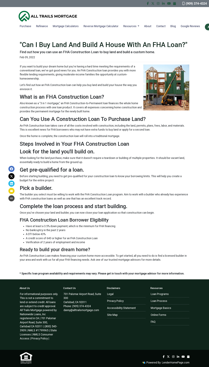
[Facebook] (148, 3)
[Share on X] (11, 176)
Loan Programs (160, 294)
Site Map (112, 314)
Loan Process (159, 300)
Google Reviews (190, 26)
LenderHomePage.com (175, 362)
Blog (173, 26)
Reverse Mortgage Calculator (101, 26)
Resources (130, 26)
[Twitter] (152, 3)
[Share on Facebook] (11, 169)
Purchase (25, 26)
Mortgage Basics (161, 308)
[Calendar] (174, 3)
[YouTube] (169, 3)
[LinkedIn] (163, 3)
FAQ (153, 321)
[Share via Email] (11, 191)
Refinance (42, 26)
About (147, 26)
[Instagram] (158, 3)
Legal (110, 294)
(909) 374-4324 (196, 3)
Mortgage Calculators (66, 26)
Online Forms (158, 314)
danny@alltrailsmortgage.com (81, 310)
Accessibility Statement (121, 308)
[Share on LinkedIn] (11, 184)
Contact (161, 26)
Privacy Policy (39, 338)
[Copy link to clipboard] (11, 198)
